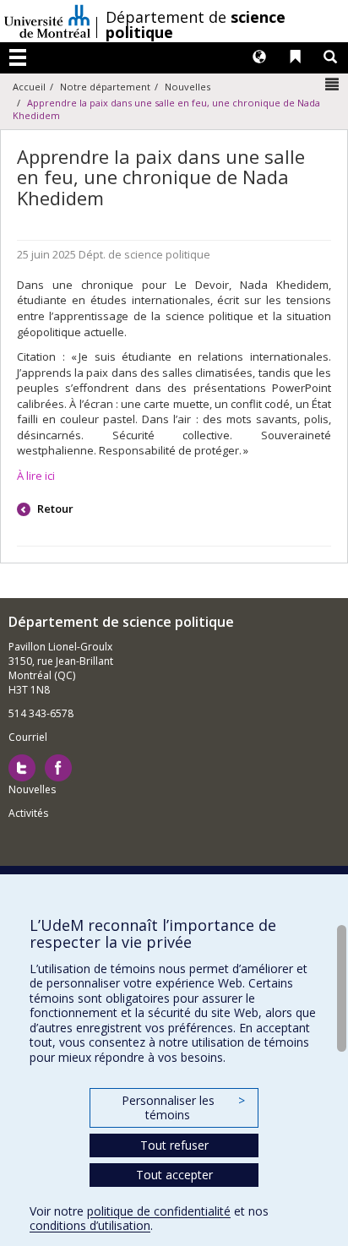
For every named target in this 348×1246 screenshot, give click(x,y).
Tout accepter (174, 1175)
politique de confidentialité (159, 1211)
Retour (54, 508)
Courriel (27, 737)
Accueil (29, 86)
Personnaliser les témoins (183, 1108)
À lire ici (36, 475)
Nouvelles (187, 86)
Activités (28, 813)
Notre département (105, 86)
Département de (195, 24)
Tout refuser (174, 1145)
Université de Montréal (47, 21)
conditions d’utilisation (90, 1225)
